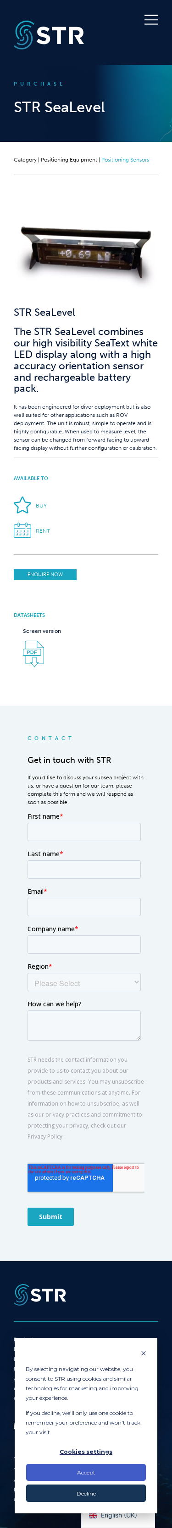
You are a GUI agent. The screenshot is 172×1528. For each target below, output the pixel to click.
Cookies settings (86, 1451)
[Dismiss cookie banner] (143, 1354)
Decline (86, 1493)
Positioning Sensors (125, 160)
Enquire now (45, 575)
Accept (86, 1472)
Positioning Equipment (69, 160)
